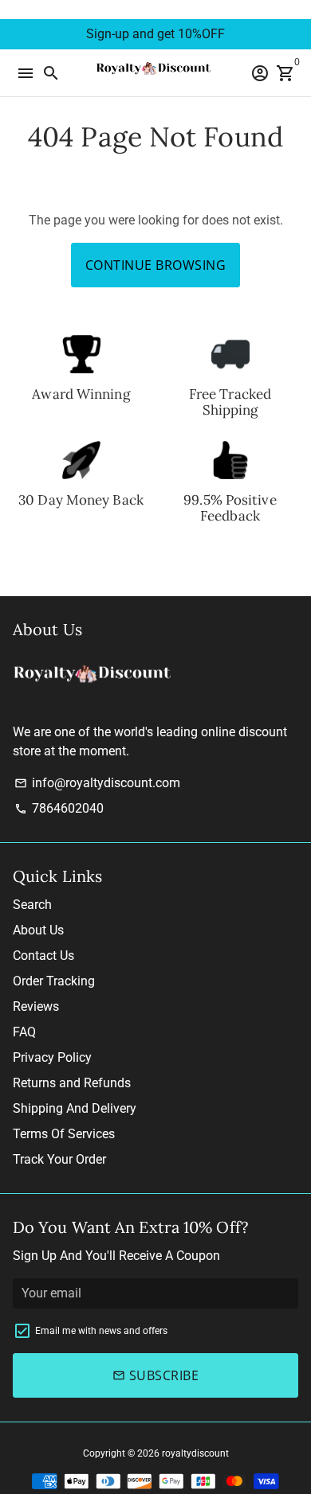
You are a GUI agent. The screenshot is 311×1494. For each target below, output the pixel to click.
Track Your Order (59, 1159)
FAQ (24, 1032)
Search (32, 904)
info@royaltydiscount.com (97, 782)
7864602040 (59, 808)
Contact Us (43, 955)
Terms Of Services (64, 1133)
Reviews (36, 1006)
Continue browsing (155, 265)
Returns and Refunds (72, 1082)
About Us (38, 930)
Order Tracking (54, 981)
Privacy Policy (52, 1057)
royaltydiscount (195, 1453)
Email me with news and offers (101, 1330)
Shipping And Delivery (74, 1108)
